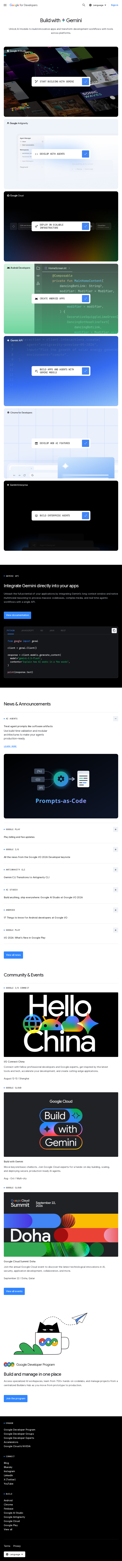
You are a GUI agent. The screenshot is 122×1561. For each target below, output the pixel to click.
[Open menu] (5, 5)
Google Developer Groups (19, 1433)
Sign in (114, 5)
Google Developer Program (19, 1429)
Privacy (17, 1546)
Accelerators (11, 1442)
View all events (14, 1291)
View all (8, 1529)
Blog (6, 1463)
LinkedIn (8, 1475)
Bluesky (8, 1467)
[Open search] (84, 5)
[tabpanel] (61, 656)
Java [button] (51, 630)
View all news (13, 955)
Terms (7, 1546)
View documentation (17, 615)
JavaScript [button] (27, 630)
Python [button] (11, 630)
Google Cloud (12, 1521)
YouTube (8, 1483)
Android (8, 1500)
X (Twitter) (10, 1479)
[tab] (10, 630)
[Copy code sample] (114, 630)
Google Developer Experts (19, 1438)
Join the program (15, 1398)
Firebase (8, 1508)
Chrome (8, 1504)
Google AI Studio (13, 1512)
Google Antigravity (14, 1517)
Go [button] (41, 630)
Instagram (9, 1471)
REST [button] (63, 630)
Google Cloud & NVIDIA (17, 1446)
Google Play (11, 1525)
